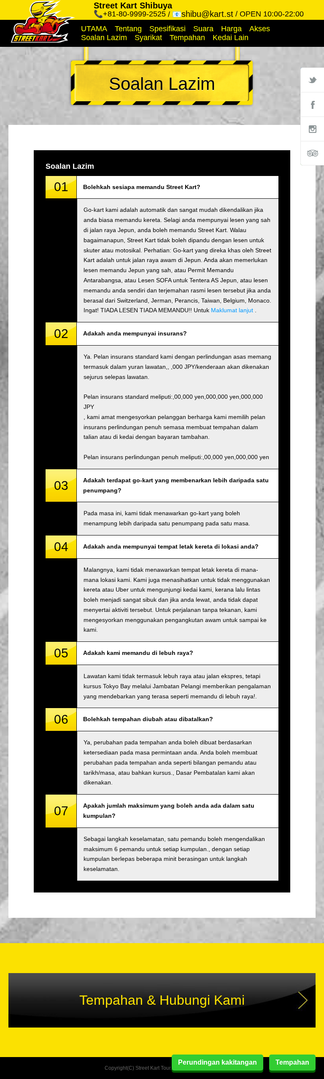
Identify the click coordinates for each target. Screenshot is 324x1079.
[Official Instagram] (312, 128)
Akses (259, 28)
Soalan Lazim (104, 37)
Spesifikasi (167, 28)
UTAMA (94, 28)
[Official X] (312, 80)
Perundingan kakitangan (217, 1062)
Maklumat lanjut (232, 310)
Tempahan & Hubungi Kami (162, 1000)
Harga (231, 28)
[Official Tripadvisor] (312, 153)
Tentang (128, 28)
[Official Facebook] (312, 104)
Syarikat (148, 37)
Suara (203, 28)
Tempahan (187, 37)
